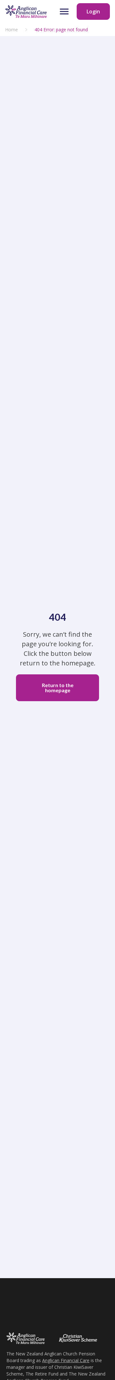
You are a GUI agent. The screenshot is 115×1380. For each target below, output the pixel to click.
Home (11, 30)
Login (93, 11)
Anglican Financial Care (65, 1360)
